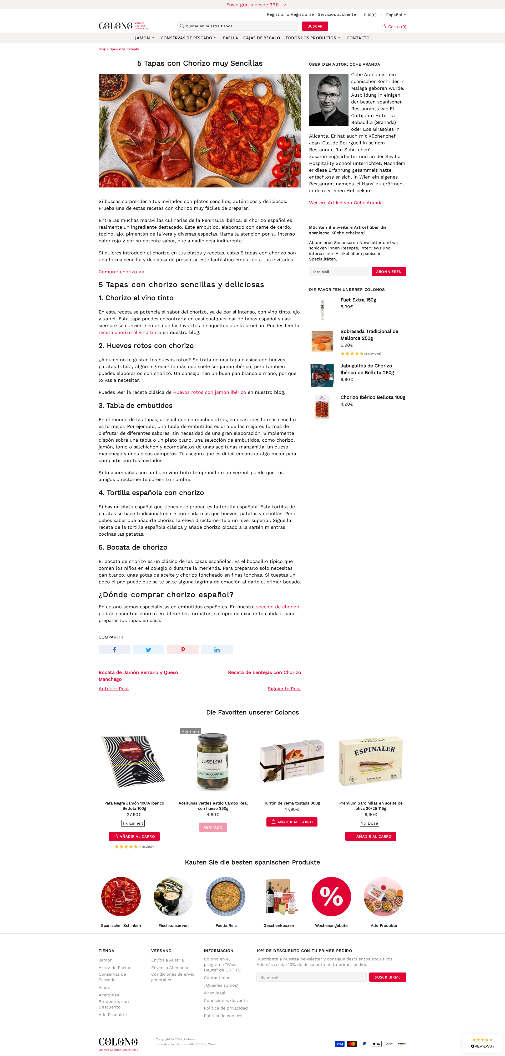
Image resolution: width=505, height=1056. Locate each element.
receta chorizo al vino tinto (130, 332)
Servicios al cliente (337, 14)
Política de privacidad (226, 1008)
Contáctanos (217, 977)
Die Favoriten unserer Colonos (252, 712)
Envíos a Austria (167, 960)
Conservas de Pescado (112, 977)
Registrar (276, 14)
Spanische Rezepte (124, 49)
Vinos (104, 987)
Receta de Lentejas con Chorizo (264, 672)
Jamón (106, 960)
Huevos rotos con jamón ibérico (209, 392)
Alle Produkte (113, 1014)
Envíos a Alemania (169, 967)
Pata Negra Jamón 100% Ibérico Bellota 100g (134, 806)
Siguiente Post (284, 688)
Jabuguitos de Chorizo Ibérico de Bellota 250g (367, 369)
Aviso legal (214, 992)
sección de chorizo (277, 606)
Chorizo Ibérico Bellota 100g (373, 397)
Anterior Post (114, 688)
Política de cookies (223, 1015)
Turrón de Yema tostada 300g (292, 803)
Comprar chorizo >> (121, 271)
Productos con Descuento (114, 1004)
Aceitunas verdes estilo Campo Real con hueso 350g (213, 806)
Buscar (315, 26)
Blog (102, 49)
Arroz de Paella (114, 967)
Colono (107, 26)
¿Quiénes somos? (221, 985)
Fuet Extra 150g (358, 299)
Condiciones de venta (226, 1000)
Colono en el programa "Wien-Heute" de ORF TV (222, 964)
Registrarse (302, 14)
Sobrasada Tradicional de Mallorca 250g (369, 334)
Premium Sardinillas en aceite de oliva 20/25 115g (371, 806)
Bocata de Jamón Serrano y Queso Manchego (138, 676)
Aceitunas (109, 994)
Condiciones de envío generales (173, 977)
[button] (361, 354)
